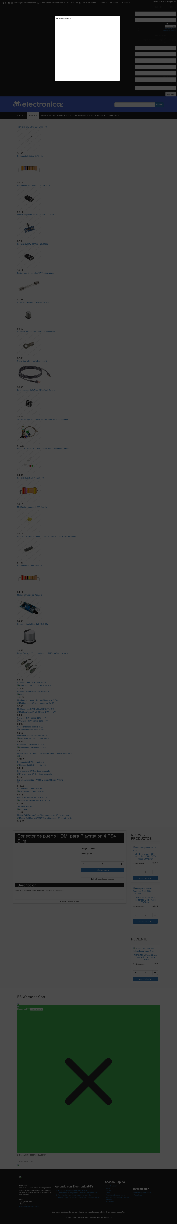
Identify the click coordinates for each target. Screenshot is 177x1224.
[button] (120, 16)
